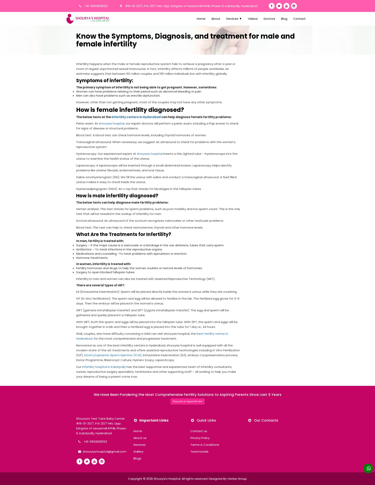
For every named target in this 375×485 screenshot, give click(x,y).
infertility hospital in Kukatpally (104, 367)
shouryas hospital (111, 123)
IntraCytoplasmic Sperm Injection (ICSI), (113, 355)
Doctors (269, 19)
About (215, 19)
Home (201, 19)
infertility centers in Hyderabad (136, 117)
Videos (253, 19)
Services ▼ (234, 19)
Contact (299, 19)
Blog (284, 19)
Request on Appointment (187, 401)
